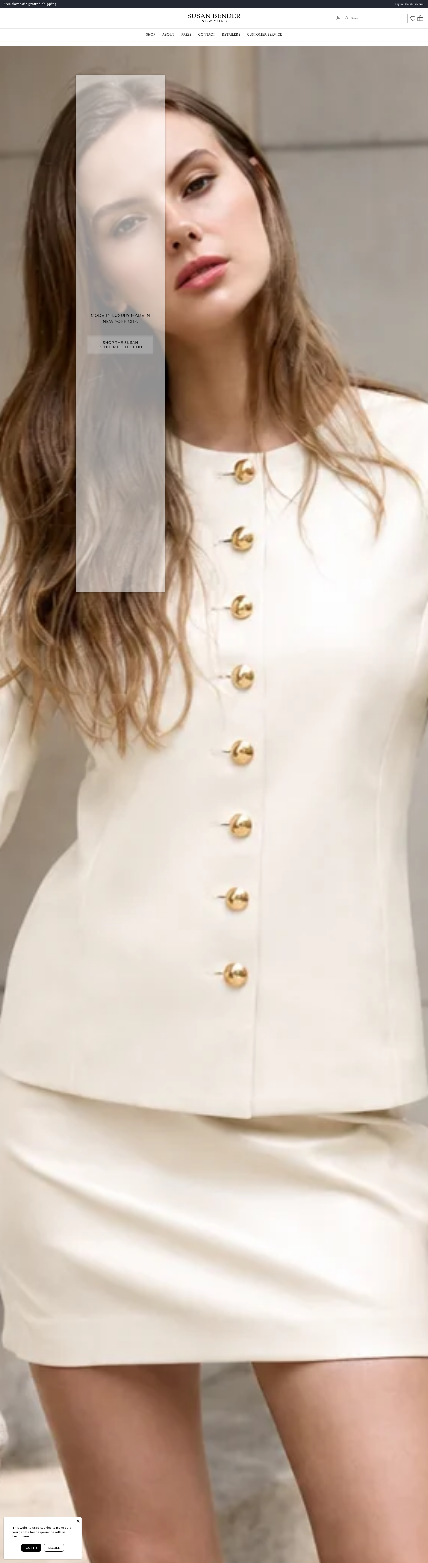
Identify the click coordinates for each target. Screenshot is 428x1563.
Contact (206, 34)
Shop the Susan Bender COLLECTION (120, 344)
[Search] (347, 18)
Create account (415, 4)
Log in (399, 4)
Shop (151, 34)
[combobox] (374, 18)
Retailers (231, 34)
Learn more (20, 1536)
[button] (420, 18)
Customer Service (264, 34)
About (168, 34)
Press (186, 34)
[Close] (78, 1520)
